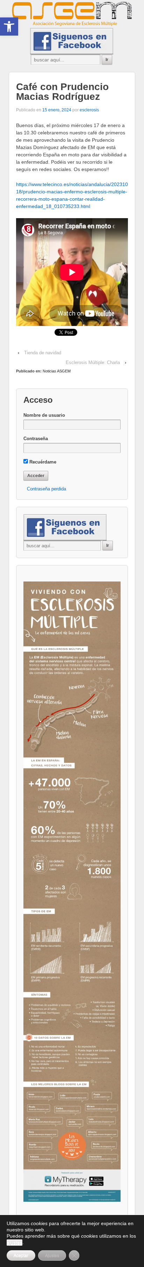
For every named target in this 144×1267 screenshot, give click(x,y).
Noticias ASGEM (57, 371)
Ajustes (52, 1255)
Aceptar (21, 1255)
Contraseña (35, 438)
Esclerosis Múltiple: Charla (93, 362)
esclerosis (89, 110)
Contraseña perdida (46, 488)
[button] (9, 26)
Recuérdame (42, 462)
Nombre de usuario (44, 415)
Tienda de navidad (42, 352)
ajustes (14, 1242)
